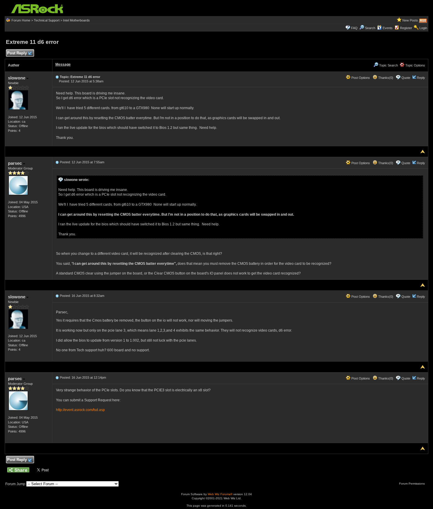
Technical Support (47, 20)
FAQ (354, 28)
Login (423, 28)
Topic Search (388, 65)
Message (63, 64)
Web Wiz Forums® (220, 494)
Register (406, 28)
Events (388, 28)
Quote (405, 77)
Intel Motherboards (76, 20)
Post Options (360, 77)
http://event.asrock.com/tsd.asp (80, 410)
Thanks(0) (385, 77)
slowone (17, 77)
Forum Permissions (412, 483)
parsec (15, 163)
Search (370, 28)
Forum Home (20, 20)
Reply (421, 77)
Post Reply (17, 53)
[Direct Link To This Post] (57, 77)
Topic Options (414, 65)
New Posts (410, 20)
